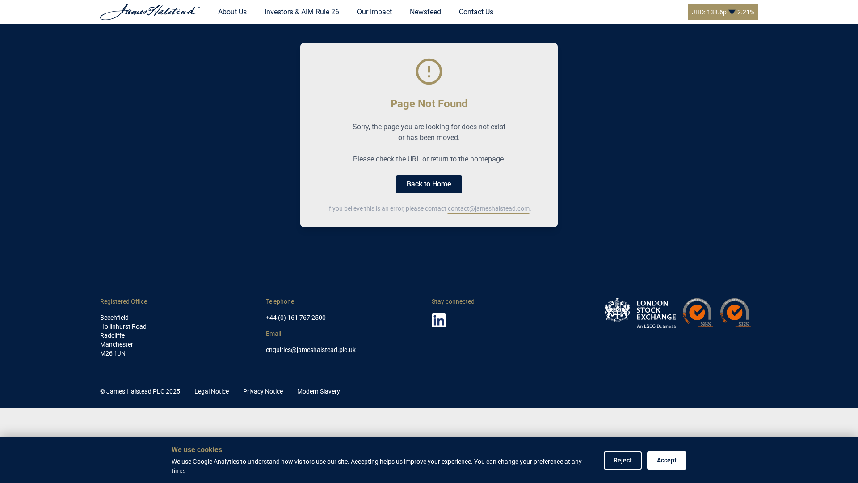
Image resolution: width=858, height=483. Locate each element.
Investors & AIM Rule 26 (302, 12)
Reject (623, 460)
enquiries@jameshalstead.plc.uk (311, 349)
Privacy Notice (263, 391)
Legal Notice (211, 391)
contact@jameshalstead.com (489, 208)
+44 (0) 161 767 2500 (296, 317)
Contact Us (476, 12)
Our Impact (374, 12)
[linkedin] (439, 320)
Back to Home (429, 184)
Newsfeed (425, 12)
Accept (667, 460)
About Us (232, 12)
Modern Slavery (318, 391)
